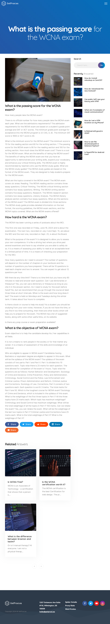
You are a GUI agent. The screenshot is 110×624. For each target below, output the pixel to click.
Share (13, 424)
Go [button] (101, 65)
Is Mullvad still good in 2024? (93, 132)
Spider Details (71, 602)
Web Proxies (70, 609)
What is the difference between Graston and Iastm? (20, 539)
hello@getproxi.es (47, 612)
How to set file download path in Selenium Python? (91, 144)
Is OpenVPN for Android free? (94, 153)
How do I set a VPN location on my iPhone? (94, 121)
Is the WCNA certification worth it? (53, 483)
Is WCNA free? (15, 482)
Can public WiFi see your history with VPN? (94, 100)
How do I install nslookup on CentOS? (93, 79)
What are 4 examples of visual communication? (94, 111)
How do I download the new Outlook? (94, 90)
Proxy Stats (70, 605)
